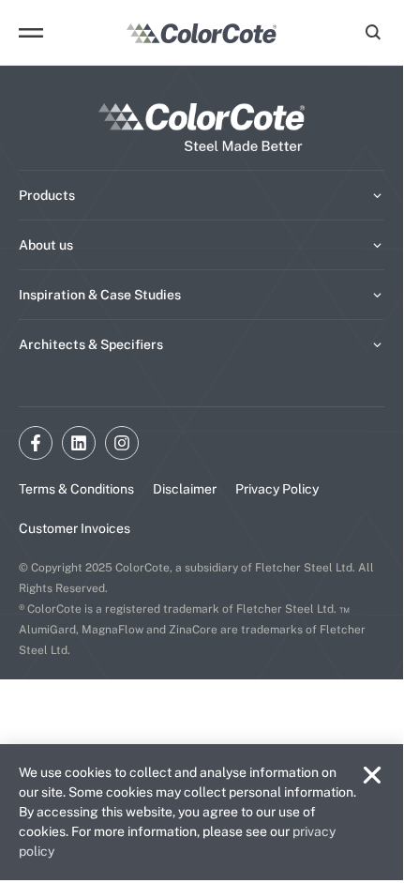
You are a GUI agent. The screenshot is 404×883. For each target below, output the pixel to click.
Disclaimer (185, 488)
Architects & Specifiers (91, 344)
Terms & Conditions (76, 488)
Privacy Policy (277, 488)
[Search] (370, 33)
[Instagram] (122, 443)
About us (46, 244)
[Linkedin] (79, 443)
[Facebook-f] (35, 443)
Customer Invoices (74, 528)
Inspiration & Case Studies (100, 294)
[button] (372, 775)
